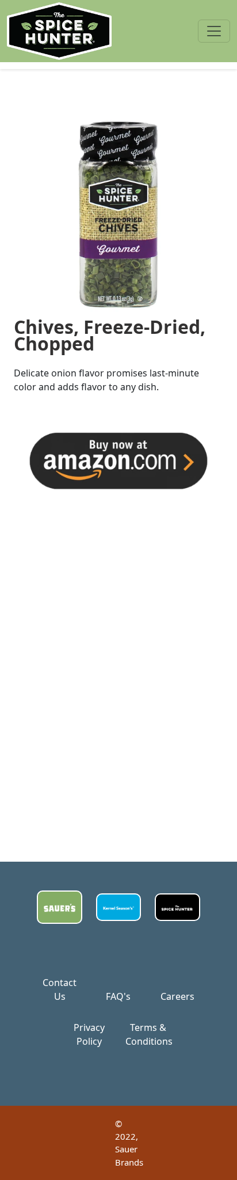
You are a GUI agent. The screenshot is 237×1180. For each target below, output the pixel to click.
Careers (177, 996)
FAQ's (118, 996)
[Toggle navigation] (214, 31)
